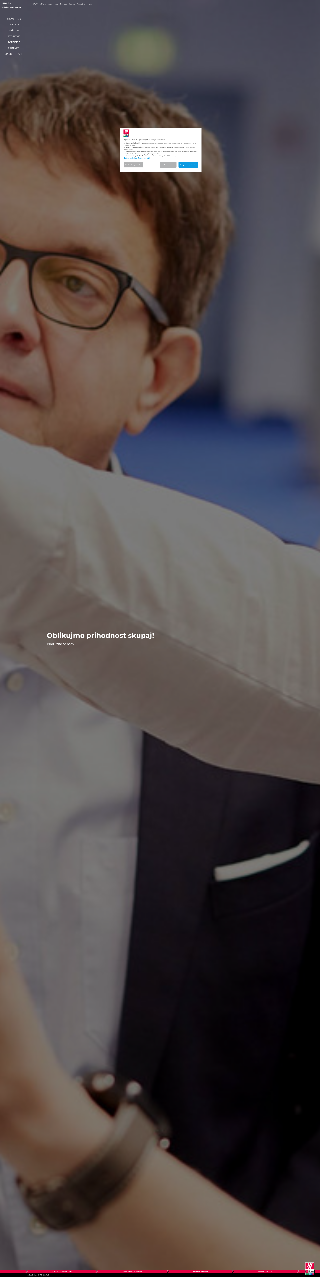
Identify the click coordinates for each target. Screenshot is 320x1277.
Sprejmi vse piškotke (188, 165)
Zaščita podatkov (130, 158)
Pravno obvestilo (144, 158)
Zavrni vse (168, 165)
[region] (161, 150)
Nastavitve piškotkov (133, 165)
